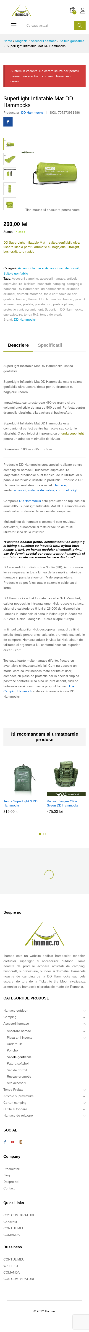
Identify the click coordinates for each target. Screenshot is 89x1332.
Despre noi (11, 1181)
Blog (6, 1175)
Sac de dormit (17, 1070)
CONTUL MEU (13, 1228)
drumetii (9, 294)
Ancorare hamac (19, 1031)
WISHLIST (10, 1266)
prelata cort (43, 304)
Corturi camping (14, 1102)
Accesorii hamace (31, 268)
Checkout (10, 1222)
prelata (28, 304)
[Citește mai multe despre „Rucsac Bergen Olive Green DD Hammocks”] (65, 794)
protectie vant (13, 309)
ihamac (68, 299)
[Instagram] (21, 1142)
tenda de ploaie (51, 314)
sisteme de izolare (41, 490)
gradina (8, 299)
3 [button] (49, 834)
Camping (9, 1017)
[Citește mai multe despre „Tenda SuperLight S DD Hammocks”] (22, 794)
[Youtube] (13, 1142)
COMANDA (11, 1235)
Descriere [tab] (18, 345)
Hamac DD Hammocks (44, 299)
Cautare (80, 25)
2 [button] (44, 834)
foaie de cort (68, 294)
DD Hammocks (32, 112)
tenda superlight (72, 433)
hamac (21, 299)
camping (59, 284)
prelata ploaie (63, 304)
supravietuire (12, 314)
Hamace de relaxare (18, 1115)
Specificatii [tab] (50, 345)
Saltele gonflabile (15, 273)
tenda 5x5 (31, 314)
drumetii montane (29, 294)
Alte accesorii (16, 1083)
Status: (8, 232)
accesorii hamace (52, 278)
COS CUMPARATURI (18, 1215)
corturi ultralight (67, 490)
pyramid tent (34, 309)
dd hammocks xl (53, 289)
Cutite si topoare (15, 1109)
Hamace (60, 485)
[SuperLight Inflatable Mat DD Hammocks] (8, 122)
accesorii (19, 490)
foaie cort (51, 294)
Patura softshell (18, 1063)
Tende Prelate (13, 1089)
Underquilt (14, 1044)
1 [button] (40, 834)
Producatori (11, 1169)
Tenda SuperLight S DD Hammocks (20, 803)
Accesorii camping (25, 278)
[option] (22, 788)
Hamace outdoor (15, 1010)
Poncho (12, 1050)
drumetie (72, 289)
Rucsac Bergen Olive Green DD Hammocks (63, 803)
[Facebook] (5, 1142)
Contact (9, 1188)
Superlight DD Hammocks (63, 309)
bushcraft (44, 284)
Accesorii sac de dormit (62, 268)
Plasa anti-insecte (19, 1037)
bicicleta (30, 284)
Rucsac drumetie (19, 1076)
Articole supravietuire (18, 1096)
